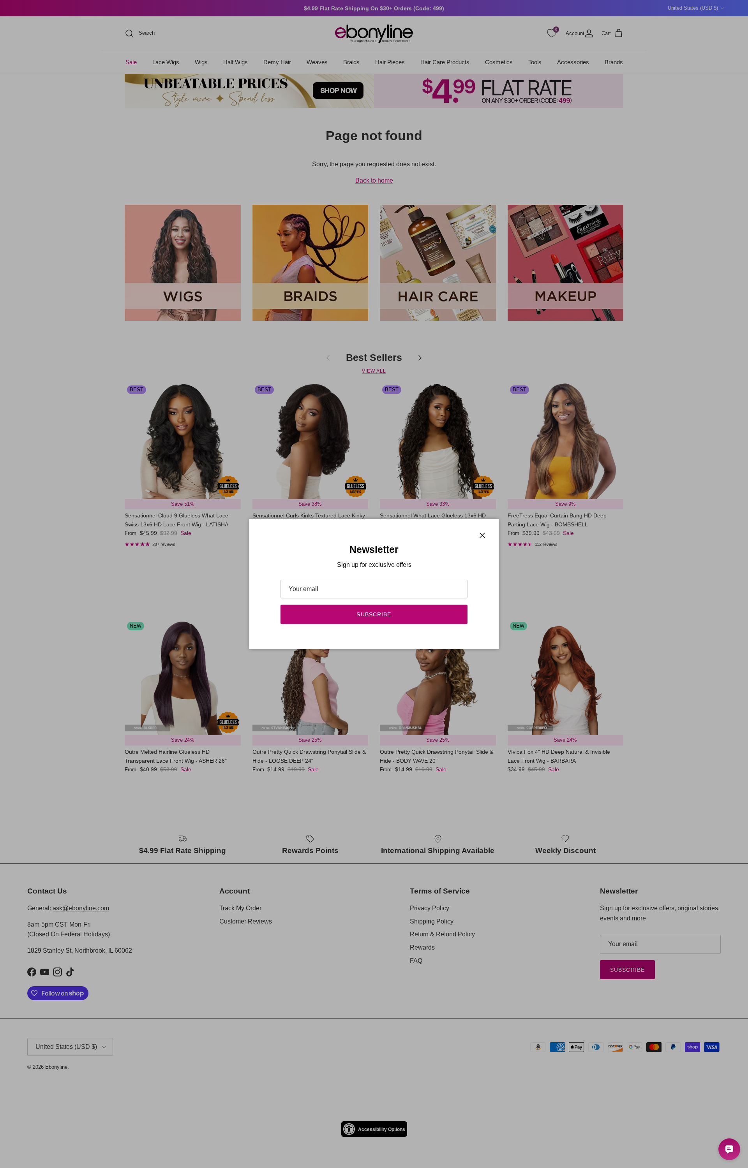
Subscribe (373, 614)
